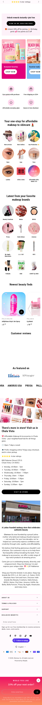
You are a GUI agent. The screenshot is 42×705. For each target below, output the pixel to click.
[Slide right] (38, 2)
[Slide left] (4, 2)
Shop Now (10, 72)
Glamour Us (17, 658)
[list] (21, 98)
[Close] (38, 680)
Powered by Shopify (21, 660)
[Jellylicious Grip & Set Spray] (14, 304)
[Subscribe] (39, 621)
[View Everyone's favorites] (14, 51)
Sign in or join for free (21, 23)
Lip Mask (30, 321)
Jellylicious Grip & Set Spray (11, 321)
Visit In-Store (21, 492)
